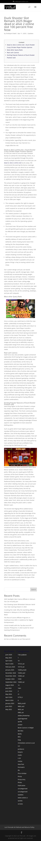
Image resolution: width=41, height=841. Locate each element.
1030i (19, 679)
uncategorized (22, 792)
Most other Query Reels (15, 50)
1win (19, 688)
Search (33, 589)
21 (18, 694)
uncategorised (22, 789)
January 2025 (9, 670)
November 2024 (10, 676)
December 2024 (10, 673)
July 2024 (8, 688)
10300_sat (21, 676)
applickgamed (22, 719)
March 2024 (9, 700)
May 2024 (8, 694)
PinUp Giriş (21, 779)
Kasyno (20, 752)
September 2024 (10, 682)
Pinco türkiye (22, 773)
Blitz (19, 737)
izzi (19, 746)
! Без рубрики (22, 655)
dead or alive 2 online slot (12, 163)
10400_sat (21, 682)
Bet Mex (20, 731)
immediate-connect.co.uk (26, 743)
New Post (21, 764)
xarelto (20, 801)
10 (18, 661)
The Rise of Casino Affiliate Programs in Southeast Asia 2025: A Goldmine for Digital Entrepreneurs (18, 620)
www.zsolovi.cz (23, 798)
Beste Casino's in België (26, 728)
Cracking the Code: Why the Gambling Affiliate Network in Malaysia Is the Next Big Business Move (19, 612)
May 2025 (8, 658)
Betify (20, 734)
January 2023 (9, 703)
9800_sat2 (21, 706)
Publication (21, 785)
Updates (30, 33)
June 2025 (8, 655)
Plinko (20, 782)
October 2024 (9, 679)
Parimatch (21, 767)
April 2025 (8, 661)
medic (20, 755)
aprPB (20, 722)
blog (19, 740)
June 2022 (8, 706)
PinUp (20, 776)
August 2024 (9, 685)
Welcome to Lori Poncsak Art (20, 639)
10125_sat (21, 664)
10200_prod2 (22, 670)
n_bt (19, 758)
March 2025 (9, 664)
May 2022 (8, 709)
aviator (20, 725)
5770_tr (20, 697)
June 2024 (8, 691)
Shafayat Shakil (11, 33)
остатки (20, 804)
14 (18, 685)
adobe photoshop (24, 715)
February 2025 (10, 667)
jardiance (21, 749)
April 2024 (8, 697)
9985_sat (21, 712)
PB (19, 770)
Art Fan (6, 639)
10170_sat (21, 667)
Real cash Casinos (13, 52)
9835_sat (21, 709)
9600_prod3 (22, 703)
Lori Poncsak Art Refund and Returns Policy (19, 827)
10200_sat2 (21, 673)
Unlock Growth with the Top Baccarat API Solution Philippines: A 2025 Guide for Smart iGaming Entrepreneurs (19, 627)
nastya (20, 761)
